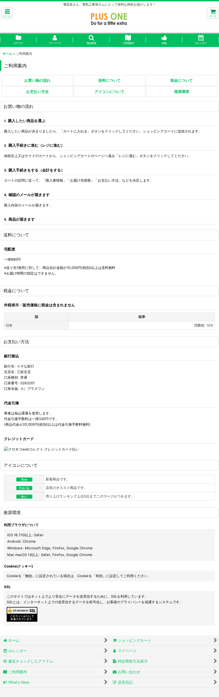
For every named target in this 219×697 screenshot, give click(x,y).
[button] (7, 13)
